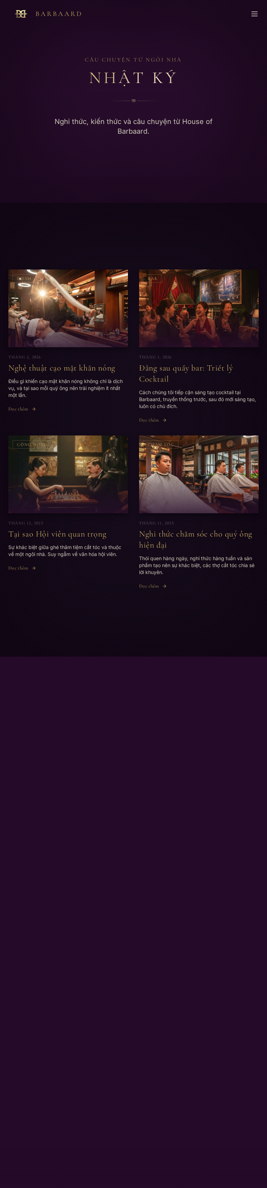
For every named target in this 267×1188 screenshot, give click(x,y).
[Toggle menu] (254, 14)
